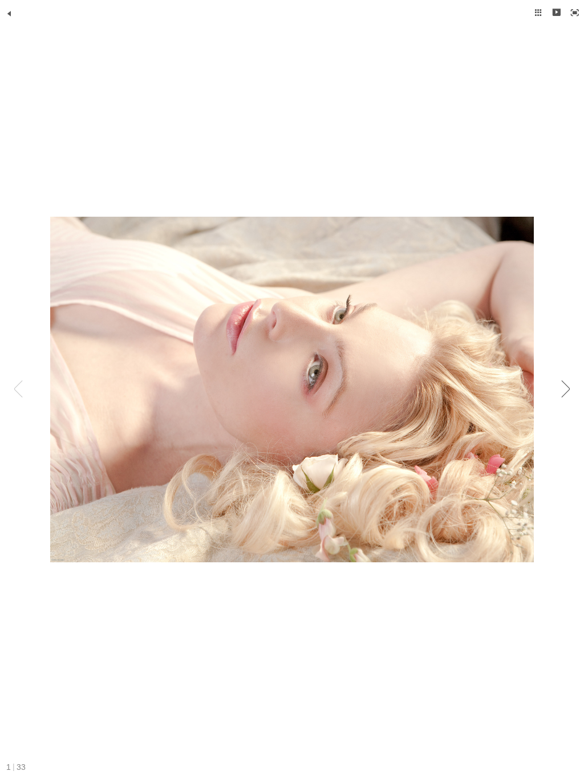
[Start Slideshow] (557, 12)
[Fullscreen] (575, 12)
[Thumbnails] (538, 12)
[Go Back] (9, 13)
